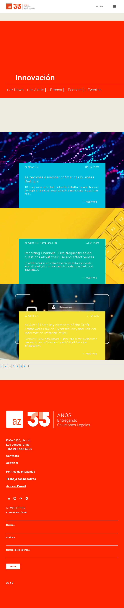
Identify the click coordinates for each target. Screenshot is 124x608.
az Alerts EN (31, 243)
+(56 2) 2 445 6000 (19, 449)
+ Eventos (93, 90)
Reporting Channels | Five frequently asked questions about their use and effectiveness (59, 255)
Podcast (75, 90)
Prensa (56, 90)
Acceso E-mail (16, 486)
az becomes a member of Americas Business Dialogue (59, 179)
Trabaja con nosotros (21, 479)
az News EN (31, 167)
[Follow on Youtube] (20, 498)
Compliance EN (48, 243)
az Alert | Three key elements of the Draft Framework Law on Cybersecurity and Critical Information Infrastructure (60, 329)
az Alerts (36, 90)
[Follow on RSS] (26, 498)
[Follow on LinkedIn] (8, 498)
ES (97, 6)
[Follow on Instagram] (14, 498)
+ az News (15, 90)
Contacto (12, 456)
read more (91, 201)
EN (101, 6)
